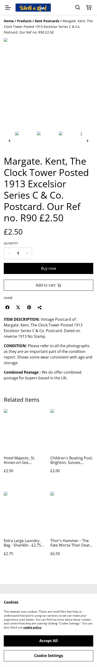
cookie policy (32, 627)
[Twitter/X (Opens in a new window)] (18, 307)
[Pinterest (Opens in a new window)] (28, 307)
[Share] (39, 307)
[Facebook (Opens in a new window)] (7, 307)
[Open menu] (8, 7)
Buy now (48, 268)
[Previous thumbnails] (9, 141)
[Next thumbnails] (87, 141)
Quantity (11, 243)
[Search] (77, 7)
